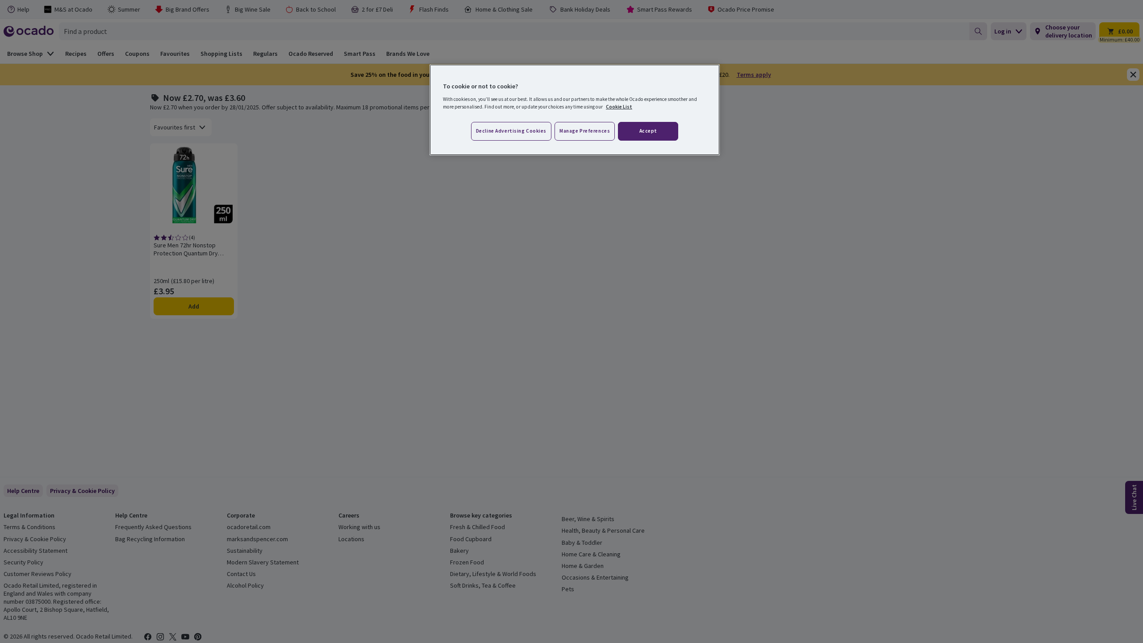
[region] (575, 109)
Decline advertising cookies (511, 131)
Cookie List (619, 107)
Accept (648, 131)
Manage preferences (584, 131)
